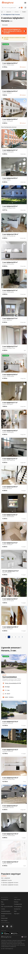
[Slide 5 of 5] (15, 59)
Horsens (17, 11)
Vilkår (15, 911)
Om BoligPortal (4, 899)
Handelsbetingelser (5, 911)
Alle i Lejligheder (5, 878)
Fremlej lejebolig (18, 906)
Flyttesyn (16, 901)
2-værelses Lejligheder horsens (9, 882)
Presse (2, 904)
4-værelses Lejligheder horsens (9, 885)
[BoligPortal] (7, 2)
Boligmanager (4, 918)
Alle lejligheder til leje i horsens (11, 14)
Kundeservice (17, 908)
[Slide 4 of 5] (14, 59)
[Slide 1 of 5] (12, 59)
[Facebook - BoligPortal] (3, 926)
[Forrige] (6, 637)
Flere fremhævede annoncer (8, 127)
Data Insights (4, 920)
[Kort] (25, 7)
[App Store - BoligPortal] (14, 933)
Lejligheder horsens (6, 880)
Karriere (3, 915)
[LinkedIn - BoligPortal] (7, 926)
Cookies (3, 908)
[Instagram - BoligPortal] (11, 926)
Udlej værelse (17, 899)
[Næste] (22, 637)
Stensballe (5, 25)
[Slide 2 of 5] (13, 59)
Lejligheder (8, 11)
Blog (2, 901)
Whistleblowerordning (6, 913)
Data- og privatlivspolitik (7, 906)
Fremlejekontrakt (18, 904)
